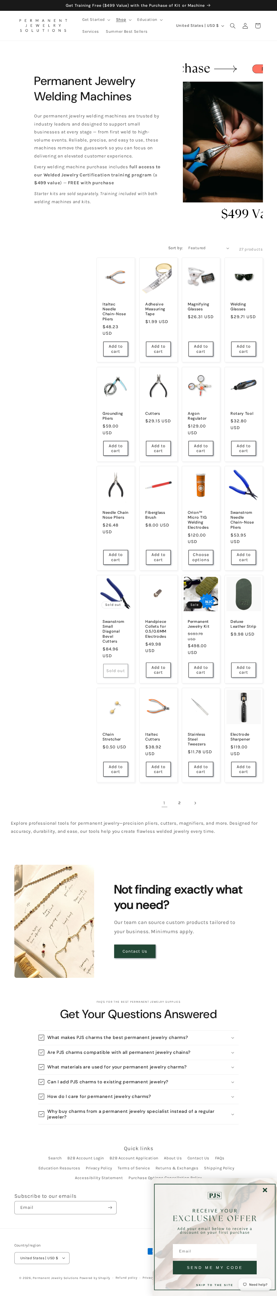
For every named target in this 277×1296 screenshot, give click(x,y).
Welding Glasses (238, 306)
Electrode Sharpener (240, 737)
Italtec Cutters (152, 737)
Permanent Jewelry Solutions (55, 1278)
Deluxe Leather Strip (243, 624)
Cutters (152, 413)
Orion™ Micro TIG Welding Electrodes (198, 520)
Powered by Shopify (95, 1278)
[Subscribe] (110, 1207)
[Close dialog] (265, 1190)
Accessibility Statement (99, 1178)
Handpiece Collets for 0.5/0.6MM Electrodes (155, 629)
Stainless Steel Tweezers (197, 739)
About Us (173, 1158)
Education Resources (59, 1168)
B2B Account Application (134, 1158)
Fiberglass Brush (155, 515)
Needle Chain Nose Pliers (115, 515)
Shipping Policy (219, 1168)
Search (55, 1158)
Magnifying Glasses (198, 306)
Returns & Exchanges (177, 1168)
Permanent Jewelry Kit (198, 624)
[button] (96, 20)
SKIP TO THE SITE (214, 1285)
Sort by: (175, 248)
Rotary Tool (241, 413)
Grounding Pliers (113, 415)
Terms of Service (134, 1168)
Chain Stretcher (112, 737)
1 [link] (164, 802)
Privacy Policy (99, 1168)
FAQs (220, 1158)
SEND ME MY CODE (215, 1267)
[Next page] (195, 803)
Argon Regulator (197, 415)
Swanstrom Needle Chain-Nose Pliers (242, 520)
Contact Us (135, 951)
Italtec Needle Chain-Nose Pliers (114, 311)
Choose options (200, 557)
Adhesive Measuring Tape (155, 309)
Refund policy (126, 1277)
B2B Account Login (85, 1158)
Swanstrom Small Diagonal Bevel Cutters (113, 631)
